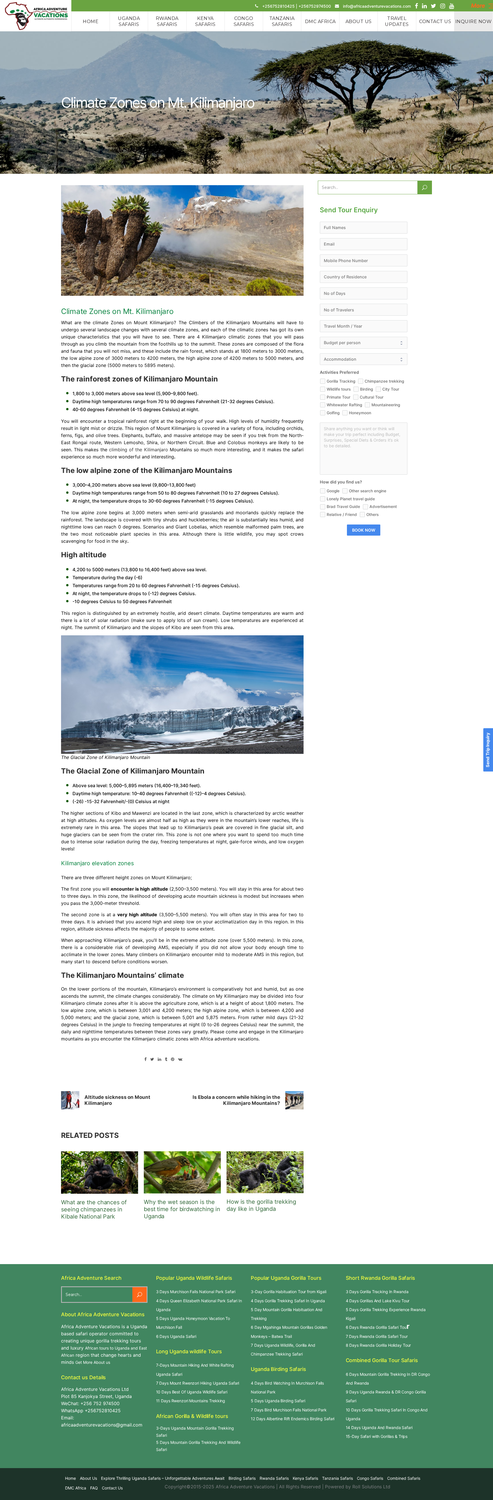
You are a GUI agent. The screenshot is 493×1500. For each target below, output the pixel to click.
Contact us (112, 1487)
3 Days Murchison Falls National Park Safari (196, 1291)
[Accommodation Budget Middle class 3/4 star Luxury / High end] (363, 359)
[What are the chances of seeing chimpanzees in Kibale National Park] (99, 1172)
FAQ (94, 1487)
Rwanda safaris (274, 1478)
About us (88, 1478)
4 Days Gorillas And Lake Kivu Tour (378, 1300)
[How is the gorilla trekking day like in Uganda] (265, 1172)
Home (70, 1478)
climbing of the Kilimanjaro (138, 449)
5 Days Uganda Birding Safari (278, 1400)
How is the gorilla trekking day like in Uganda (261, 1205)
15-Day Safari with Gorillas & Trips (377, 1436)
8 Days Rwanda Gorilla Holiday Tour (378, 1345)
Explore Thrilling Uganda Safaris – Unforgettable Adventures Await (163, 1478)
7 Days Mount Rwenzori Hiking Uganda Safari (197, 1383)
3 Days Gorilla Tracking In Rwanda (377, 1291)
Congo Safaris (370, 1478)
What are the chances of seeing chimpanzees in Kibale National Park (94, 1209)
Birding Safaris (242, 1478)
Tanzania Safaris (337, 1478)
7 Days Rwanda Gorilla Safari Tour (377, 1336)
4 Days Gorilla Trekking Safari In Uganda (288, 1300)
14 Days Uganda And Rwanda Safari (379, 1427)
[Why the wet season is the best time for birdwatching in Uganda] (182, 1172)
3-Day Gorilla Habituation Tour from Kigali (288, 1291)
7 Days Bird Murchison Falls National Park (289, 1409)
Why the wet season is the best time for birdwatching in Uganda (182, 1209)
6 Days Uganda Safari (176, 1336)
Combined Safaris (403, 1478)
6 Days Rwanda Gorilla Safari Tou (376, 1327)
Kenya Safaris (305, 1478)
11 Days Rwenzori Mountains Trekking (190, 1400)
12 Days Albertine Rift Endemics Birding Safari (292, 1418)
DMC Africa (75, 1487)
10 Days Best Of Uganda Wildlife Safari (191, 1391)
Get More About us (92, 1362)
